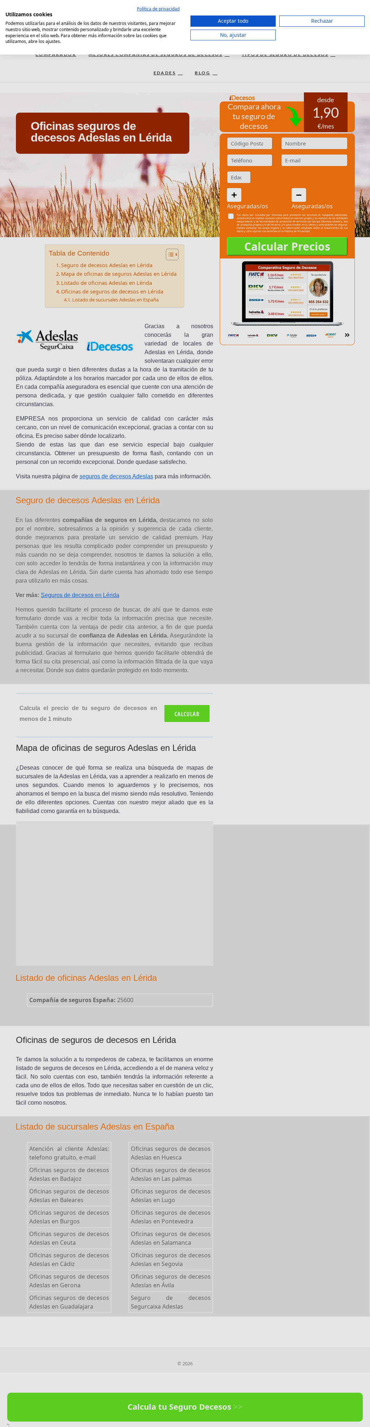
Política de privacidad (158, 9)
